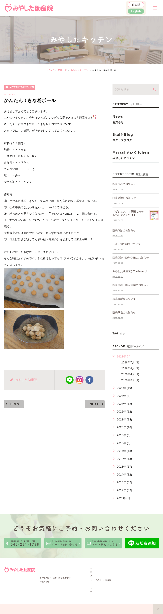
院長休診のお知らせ (124, 184)
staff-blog (123, 137)
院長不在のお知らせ (124, 312)
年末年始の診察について (127, 243)
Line (70, 380)
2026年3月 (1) (130, 380)
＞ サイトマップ (91, 580)
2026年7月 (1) (130, 362)
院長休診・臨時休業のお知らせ (131, 257)
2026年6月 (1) (130, 368)
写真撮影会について (124, 298)
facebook (89, 380)
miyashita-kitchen (22, 87)
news (118, 118)
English (136, 11)
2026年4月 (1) (130, 374)
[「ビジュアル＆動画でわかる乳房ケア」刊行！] (154, 215)
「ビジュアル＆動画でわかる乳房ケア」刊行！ (128, 213)
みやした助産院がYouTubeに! (130, 271)
